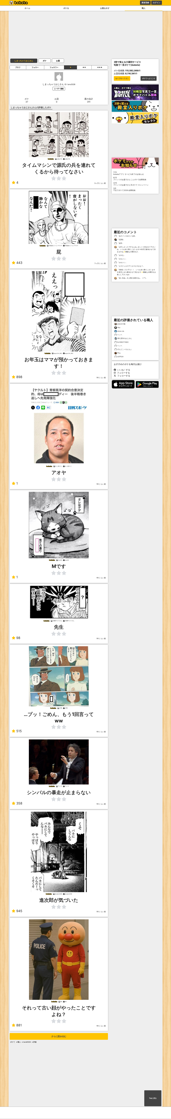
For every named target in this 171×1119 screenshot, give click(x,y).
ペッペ (119, 335)
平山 (119, 353)
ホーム (27, 8)
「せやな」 (121, 255)
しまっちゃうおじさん (23, 61)
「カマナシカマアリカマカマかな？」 (131, 266)
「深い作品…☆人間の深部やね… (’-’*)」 (132, 278)
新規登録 (145, 2)
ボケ (44, 61)
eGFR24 (120, 357)
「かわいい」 (122, 259)
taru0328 (27, 1042)
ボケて (12, 1042)
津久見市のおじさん (124, 338)
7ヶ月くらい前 (100, 263)
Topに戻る (153, 1098)
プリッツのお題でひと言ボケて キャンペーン (131, 184)
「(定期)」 (121, 240)
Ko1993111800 (123, 342)
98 (18, 638)
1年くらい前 (101, 378)
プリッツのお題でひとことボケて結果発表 (129, 179)
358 (19, 803)
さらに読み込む (58, 1036)
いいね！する (123, 369)
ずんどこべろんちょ (124, 349)
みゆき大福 (121, 324)
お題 (58, 61)
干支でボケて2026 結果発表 (124, 189)
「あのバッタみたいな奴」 (127, 236)
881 (19, 1025)
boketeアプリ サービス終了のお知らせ (128, 173)
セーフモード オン (122, 78)
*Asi (118, 327)
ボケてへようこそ (148, 78)
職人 (143, 8)
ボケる (66, 8)
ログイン (156, 2)
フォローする (123, 372)
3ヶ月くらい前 (100, 183)
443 (19, 263)
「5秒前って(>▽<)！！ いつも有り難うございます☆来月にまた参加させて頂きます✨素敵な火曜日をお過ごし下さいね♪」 (136, 272)
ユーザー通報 (59, 89)
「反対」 (120, 243)
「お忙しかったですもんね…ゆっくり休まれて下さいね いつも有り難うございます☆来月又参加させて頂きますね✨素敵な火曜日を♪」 (136, 249)
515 (19, 731)
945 (19, 911)
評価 (34, 1042)
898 (19, 377)
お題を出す (105, 8)
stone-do (120, 331)
